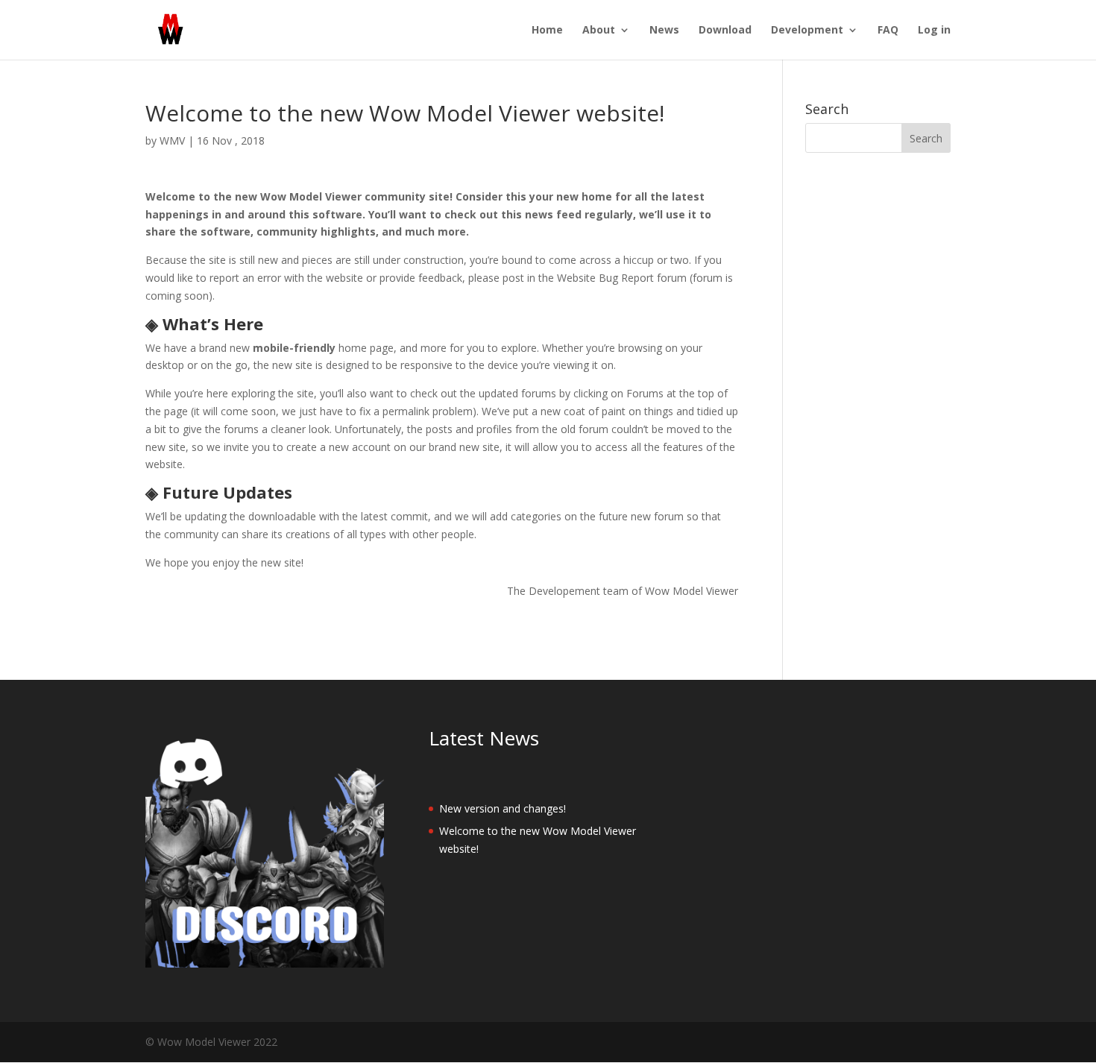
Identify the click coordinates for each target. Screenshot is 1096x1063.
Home (547, 31)
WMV (172, 140)
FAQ (888, 31)
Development (807, 31)
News (664, 31)
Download (725, 31)
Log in (934, 31)
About (598, 31)
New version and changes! (502, 808)
